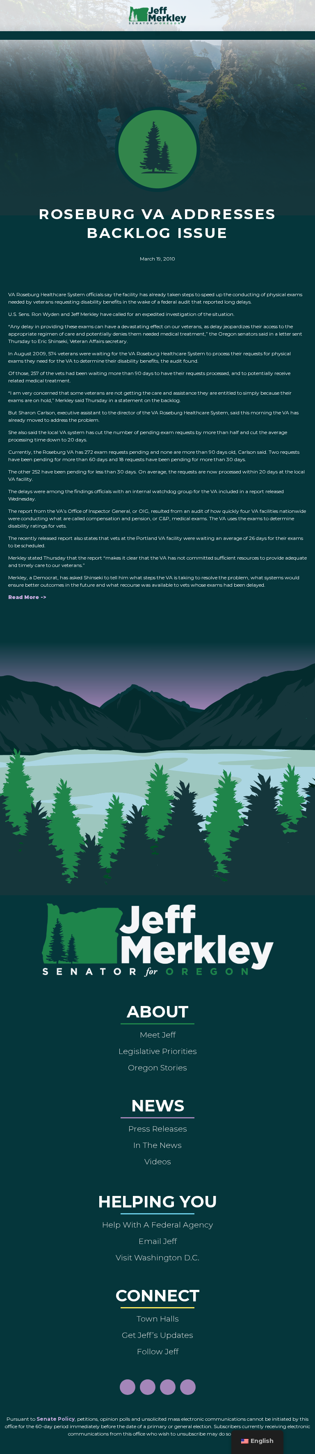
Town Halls (158, 1319)
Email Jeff (158, 1241)
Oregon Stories (157, 1067)
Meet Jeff (158, 1035)
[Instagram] (147, 1387)
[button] (157, 33)
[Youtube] (168, 1387)
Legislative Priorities (158, 1051)
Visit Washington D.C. (157, 1257)
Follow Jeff (157, 1351)
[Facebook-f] (127, 1387)
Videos (157, 1161)
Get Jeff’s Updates (157, 1335)
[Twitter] (188, 1387)
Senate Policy (56, 1419)
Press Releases (157, 1129)
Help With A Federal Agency (157, 1225)
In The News (157, 1145)
